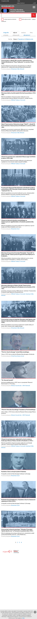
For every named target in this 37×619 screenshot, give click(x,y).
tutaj (23, 618)
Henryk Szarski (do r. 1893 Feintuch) (21, 385)
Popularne (21, 39)
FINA (19, 1)
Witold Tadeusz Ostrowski (18, 100)
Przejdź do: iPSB (5, 1)
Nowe (15, 39)
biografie (6, 32)
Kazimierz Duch (16, 229)
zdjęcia (15, 32)
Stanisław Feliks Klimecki (18, 69)
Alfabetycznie (29, 39)
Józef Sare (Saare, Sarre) (18, 356)
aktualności (27, 35)
